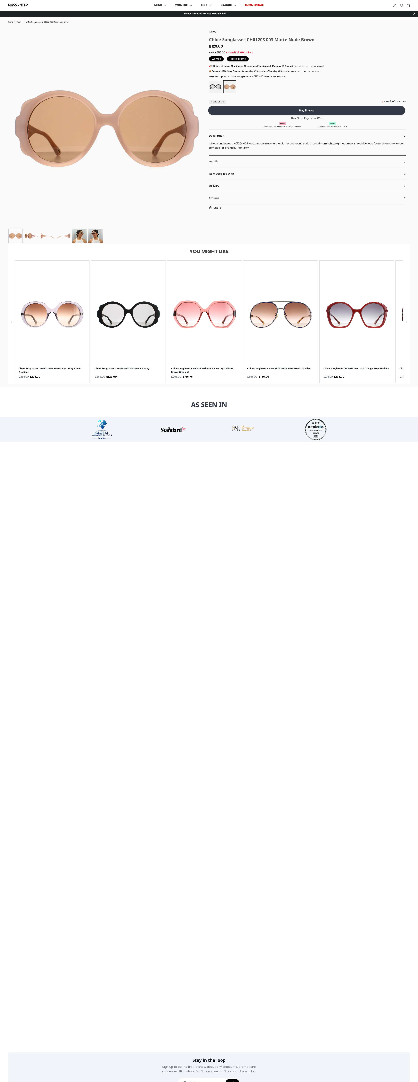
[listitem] (52, 321)
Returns (214, 198)
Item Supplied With (221, 174)
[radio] (215, 86)
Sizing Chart (217, 102)
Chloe (213, 32)
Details (213, 161)
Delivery (214, 186)
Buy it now (306, 110)
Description (216, 136)
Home (10, 22)
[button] (11, 322)
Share (217, 208)
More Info (297, 127)
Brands (19, 22)
